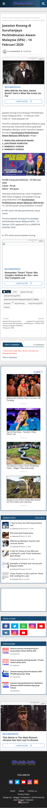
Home (4, 18)
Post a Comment (10, 357)
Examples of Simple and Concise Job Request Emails (26, 564)
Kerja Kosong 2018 (35, 303)
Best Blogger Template (23, 800)
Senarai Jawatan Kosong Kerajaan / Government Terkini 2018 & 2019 (24, 649)
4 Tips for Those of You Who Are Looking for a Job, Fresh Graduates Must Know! (25, 553)
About (21, 791)
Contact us (32, 791)
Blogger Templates (21, 797)
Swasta (11, 18)
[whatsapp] (23, 626)
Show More (40, 517)
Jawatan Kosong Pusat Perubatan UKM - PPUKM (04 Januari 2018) (26, 672)
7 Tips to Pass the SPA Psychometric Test (26, 524)
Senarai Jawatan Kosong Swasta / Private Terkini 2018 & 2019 (27, 661)
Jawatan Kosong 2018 (12, 296)
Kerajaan (7, 303)
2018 (15, 292)
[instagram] (32, 626)
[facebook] (6, 626)
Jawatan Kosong (26, 292)
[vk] (6, 632)
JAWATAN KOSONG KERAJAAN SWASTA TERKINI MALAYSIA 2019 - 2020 (21, 299)
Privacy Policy (23, 794)
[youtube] (41, 626)
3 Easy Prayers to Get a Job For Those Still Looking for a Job (26, 574)
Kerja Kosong (19, 303)
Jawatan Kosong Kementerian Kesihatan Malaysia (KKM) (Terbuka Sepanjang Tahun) (26, 685)
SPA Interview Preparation (21, 533)
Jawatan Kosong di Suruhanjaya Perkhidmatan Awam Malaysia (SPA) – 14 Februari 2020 (20, 221)
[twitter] (14, 626)
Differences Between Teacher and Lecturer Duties (25, 542)
